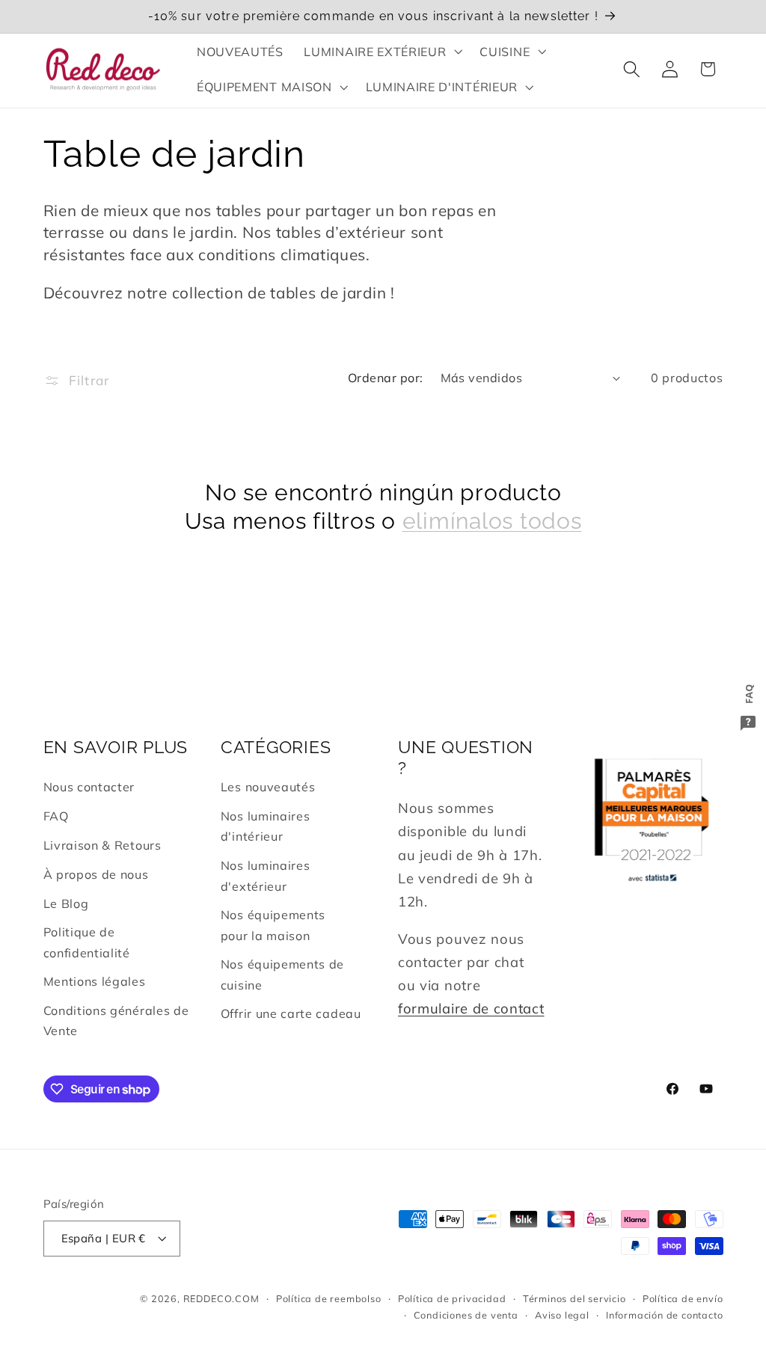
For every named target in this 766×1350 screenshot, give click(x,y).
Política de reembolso (329, 1298)
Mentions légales (94, 981)
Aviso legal (562, 1315)
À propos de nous (96, 874)
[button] (382, 52)
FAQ (56, 816)
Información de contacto (664, 1315)
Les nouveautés (268, 786)
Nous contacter (89, 786)
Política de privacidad (452, 1298)
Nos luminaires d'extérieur (265, 875)
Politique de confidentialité (86, 942)
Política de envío (683, 1298)
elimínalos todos (492, 521)
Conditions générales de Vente (116, 1020)
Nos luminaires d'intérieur (265, 826)
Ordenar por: (385, 377)
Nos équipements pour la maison (273, 924)
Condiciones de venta (466, 1315)
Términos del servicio (574, 1298)
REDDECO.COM (221, 1298)
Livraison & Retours (102, 845)
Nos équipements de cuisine (282, 974)
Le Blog (66, 903)
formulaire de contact (471, 1008)
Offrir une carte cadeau (291, 1013)
